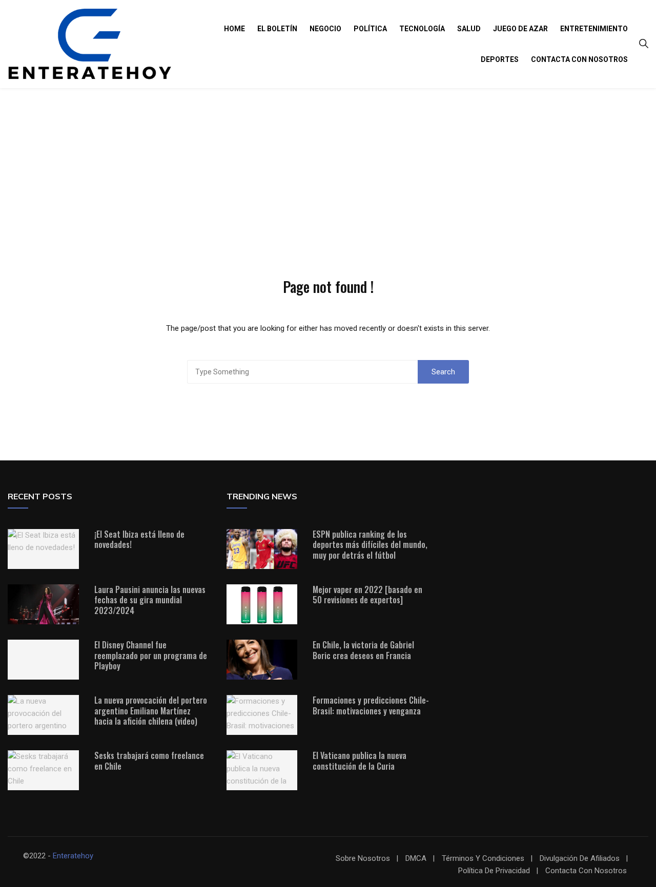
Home (234, 29)
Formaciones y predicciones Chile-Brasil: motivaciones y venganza (371, 705)
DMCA (415, 858)
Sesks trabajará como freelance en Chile (149, 760)
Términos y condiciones (483, 858)
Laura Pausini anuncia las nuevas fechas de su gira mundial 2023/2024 (150, 600)
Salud (469, 29)
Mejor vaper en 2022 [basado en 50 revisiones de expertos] (367, 594)
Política (370, 29)
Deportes (500, 59)
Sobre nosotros (363, 858)
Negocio (325, 29)
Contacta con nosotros (579, 59)
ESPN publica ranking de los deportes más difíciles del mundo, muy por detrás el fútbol (370, 545)
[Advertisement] (328, 165)
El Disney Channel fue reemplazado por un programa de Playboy (150, 655)
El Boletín (277, 29)
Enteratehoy (73, 855)
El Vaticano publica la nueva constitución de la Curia (359, 760)
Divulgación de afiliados (580, 858)
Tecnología (422, 29)
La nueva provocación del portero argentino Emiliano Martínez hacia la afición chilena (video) (150, 711)
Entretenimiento (594, 29)
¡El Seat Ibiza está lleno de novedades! (139, 539)
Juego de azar (520, 29)
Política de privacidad (494, 871)
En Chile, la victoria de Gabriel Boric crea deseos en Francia (363, 650)
